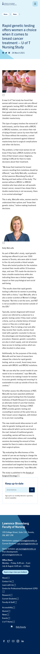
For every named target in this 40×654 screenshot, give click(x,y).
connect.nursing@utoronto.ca (25, 541)
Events (5, 618)
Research (6, 595)
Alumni (5, 611)
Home (5, 14)
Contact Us (6, 581)
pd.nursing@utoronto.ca (26, 549)
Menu (35, 3)
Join (32, 490)
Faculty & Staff (8, 602)
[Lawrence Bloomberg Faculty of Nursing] (9, 3)
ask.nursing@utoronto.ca (27, 544)
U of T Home (7, 622)
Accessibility (7, 608)
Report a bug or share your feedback (15, 572)
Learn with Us (7, 585)
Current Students (9, 599)
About (4, 578)
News (15, 14)
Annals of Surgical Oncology (18, 474)
